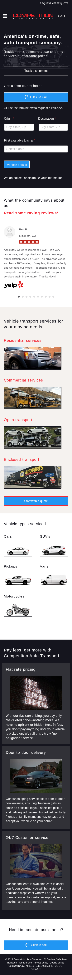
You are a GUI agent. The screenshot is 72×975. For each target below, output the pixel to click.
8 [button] (46, 297)
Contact (12, 966)
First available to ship (19, 140)
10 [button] (53, 297)
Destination (47, 118)
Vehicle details (17, 164)
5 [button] (34, 297)
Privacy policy (41, 962)
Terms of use (25, 962)
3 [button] (26, 297)
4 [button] (30, 297)
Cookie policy (57, 962)
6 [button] (38, 297)
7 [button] (42, 297)
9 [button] (49, 297)
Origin (9, 118)
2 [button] (23, 297)
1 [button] (19, 297)
